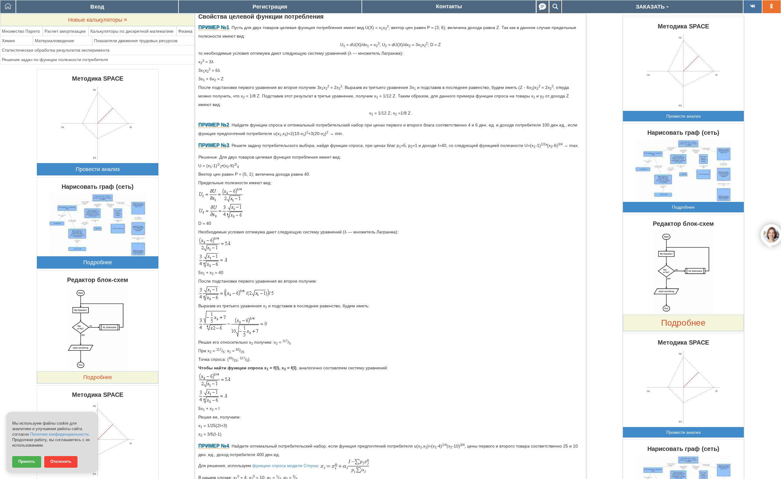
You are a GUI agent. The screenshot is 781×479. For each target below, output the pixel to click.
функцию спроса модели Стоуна (285, 465)
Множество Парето (21, 31)
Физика (185, 31)
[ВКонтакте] (752, 6)
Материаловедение (54, 40)
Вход (97, 7)
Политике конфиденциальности (59, 434)
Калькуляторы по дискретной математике (132, 31)
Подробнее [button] (97, 262)
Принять (26, 461)
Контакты (449, 6)
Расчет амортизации (65, 31)
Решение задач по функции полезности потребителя (55, 59)
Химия (8, 40)
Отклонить (60, 461)
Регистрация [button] (270, 7)
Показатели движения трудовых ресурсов (135, 40)
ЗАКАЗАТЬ (651, 7)
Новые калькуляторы (97, 20)
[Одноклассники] (771, 6)
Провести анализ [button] (98, 169)
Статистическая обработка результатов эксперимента (56, 50)
